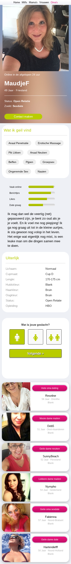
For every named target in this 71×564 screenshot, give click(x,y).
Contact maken (23, 116)
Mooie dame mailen (50, 418)
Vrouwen (44, 2)
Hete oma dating (49, 388)
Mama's (33, 2)
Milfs (24, 2)
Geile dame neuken (50, 448)
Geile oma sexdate (49, 509)
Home (16, 2)
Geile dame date (49, 539)
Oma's (54, 2)
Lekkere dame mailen (50, 479)
